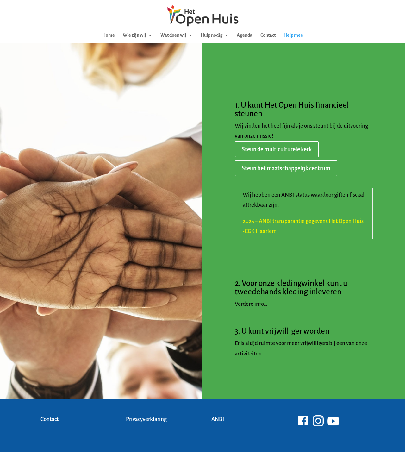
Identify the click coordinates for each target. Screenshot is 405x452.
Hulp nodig (211, 35)
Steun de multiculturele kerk (277, 149)
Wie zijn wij (134, 35)
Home (108, 35)
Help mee (293, 35)
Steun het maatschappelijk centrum (286, 168)
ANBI (217, 419)
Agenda (244, 35)
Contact (268, 35)
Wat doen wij (173, 35)
